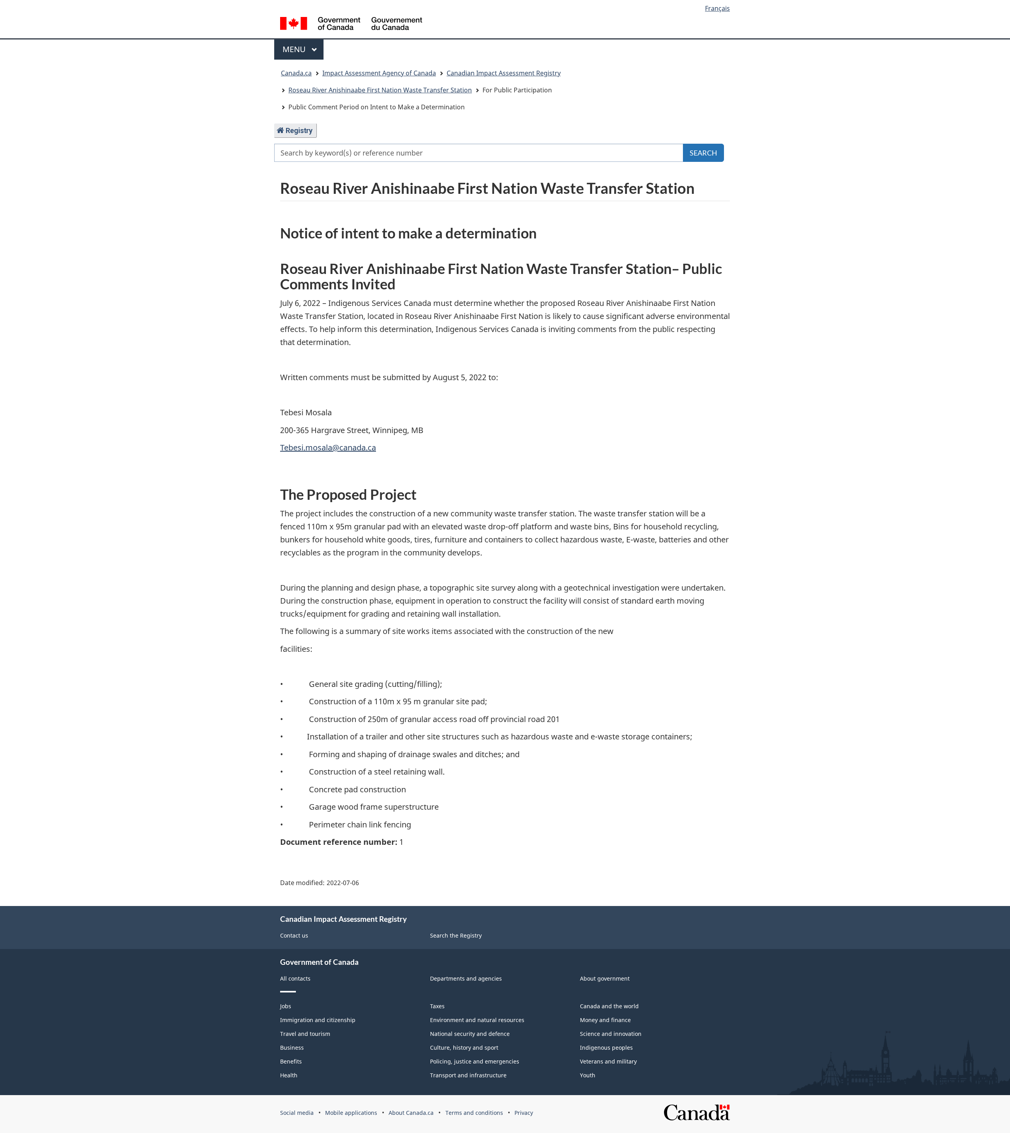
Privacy (523, 1112)
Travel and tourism (305, 1033)
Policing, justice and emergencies (474, 1061)
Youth (587, 1075)
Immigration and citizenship (317, 1020)
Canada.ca (296, 73)
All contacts (295, 978)
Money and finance (605, 1020)
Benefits (291, 1061)
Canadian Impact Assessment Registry (504, 73)
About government (605, 978)
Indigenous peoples (606, 1047)
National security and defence (470, 1033)
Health (288, 1075)
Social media (297, 1112)
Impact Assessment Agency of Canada (379, 73)
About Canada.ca (411, 1112)
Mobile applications (351, 1112)
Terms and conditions (474, 1112)
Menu (295, 49)
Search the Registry (456, 935)
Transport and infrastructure (468, 1075)
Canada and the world (609, 1006)
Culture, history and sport (464, 1047)
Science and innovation (611, 1033)
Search (703, 152)
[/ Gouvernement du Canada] (351, 24)
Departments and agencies (466, 978)
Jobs (285, 1006)
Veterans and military (608, 1061)
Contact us (294, 935)
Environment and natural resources (477, 1020)
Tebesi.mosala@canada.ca (328, 447)
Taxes (437, 1006)
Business (292, 1047)
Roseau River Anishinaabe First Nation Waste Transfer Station (380, 90)
